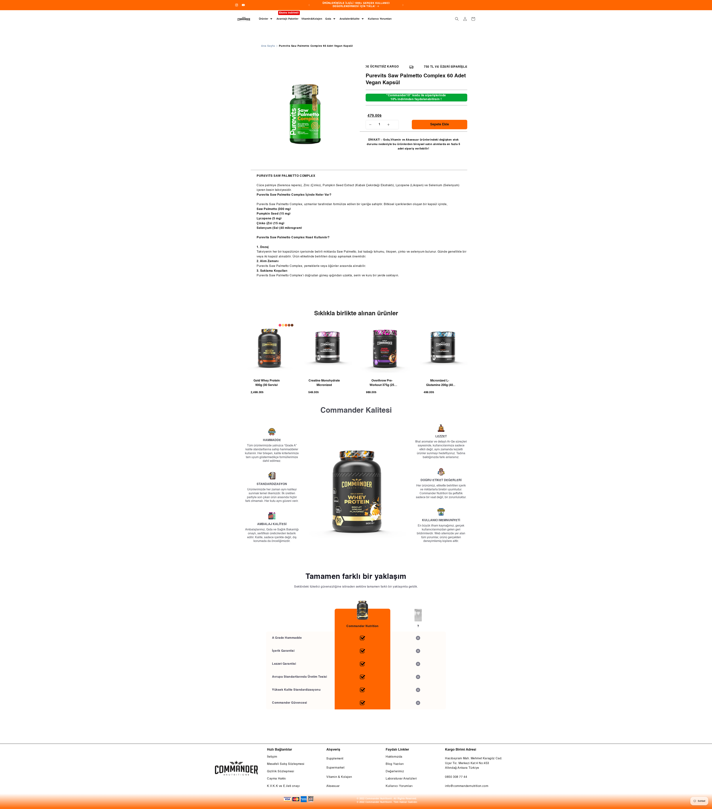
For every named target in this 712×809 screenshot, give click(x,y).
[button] (457, 19)
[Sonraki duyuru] (403, 5)
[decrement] (370, 124)
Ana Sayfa (268, 46)
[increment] (388, 124)
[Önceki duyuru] (309, 5)
